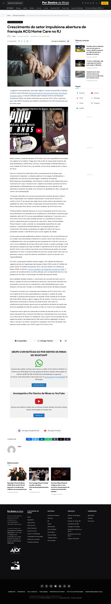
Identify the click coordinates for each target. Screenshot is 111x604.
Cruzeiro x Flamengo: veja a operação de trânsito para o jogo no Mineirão (94, 63)
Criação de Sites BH (73, 538)
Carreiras (38, 8)
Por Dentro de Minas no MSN (93, 8)
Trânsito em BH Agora (74, 515)
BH (48, 521)
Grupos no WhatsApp (77, 8)
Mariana (32, 8)
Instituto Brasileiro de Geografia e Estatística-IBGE (46, 269)
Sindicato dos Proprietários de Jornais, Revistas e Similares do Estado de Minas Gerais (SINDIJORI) (14, 539)
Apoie (29, 517)
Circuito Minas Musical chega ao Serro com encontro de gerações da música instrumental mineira (60, 487)
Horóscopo (91, 521)
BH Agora (18, 8)
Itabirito (25, 8)
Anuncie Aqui (65, 8)
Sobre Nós (11, 592)
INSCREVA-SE (38, 415)
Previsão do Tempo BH (74, 521)
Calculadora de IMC (73, 524)
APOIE (105, 3)
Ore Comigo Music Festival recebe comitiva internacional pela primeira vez (38, 486)
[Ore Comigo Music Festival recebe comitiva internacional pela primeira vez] (39, 474)
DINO (14, 36)
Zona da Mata (52, 540)
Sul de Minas (51, 532)
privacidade (61, 377)
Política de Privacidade (75, 592)
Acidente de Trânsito (53, 515)
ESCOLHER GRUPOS (39, 385)
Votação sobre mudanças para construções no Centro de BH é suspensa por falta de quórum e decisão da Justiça (94, 50)
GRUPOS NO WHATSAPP (15, 3)
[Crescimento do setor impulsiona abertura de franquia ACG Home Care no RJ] (39, 66)
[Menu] (3, 3)
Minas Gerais (51, 526)
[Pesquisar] (97, 3)
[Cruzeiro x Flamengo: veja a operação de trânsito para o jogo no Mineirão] (80, 63)
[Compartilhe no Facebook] (19, 41)
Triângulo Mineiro (52, 537)
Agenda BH (91, 515)
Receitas (90, 518)
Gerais (49, 524)
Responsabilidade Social (94, 592)
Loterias (46, 8)
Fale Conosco (31, 525)
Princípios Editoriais (33, 542)
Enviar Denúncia (32, 528)
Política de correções (33, 539)
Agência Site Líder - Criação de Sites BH (71, 598)
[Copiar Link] (27, 41)
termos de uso (50, 377)
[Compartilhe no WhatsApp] (24, 41)
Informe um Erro (32, 531)
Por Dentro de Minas (45, 598)
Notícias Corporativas (15, 22)
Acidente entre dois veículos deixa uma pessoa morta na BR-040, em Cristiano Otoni (94, 75)
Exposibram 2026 (55, 8)
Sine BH (70, 518)
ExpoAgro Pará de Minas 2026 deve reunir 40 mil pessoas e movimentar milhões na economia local (16, 486)
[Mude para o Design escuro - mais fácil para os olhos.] (99, 3)
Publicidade (44, 592)
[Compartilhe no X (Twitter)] (21, 41)
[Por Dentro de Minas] (55, 3)
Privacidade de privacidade (35, 536)
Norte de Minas (52, 529)
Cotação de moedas (74, 526)
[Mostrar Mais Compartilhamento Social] (30, 41)
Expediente (30, 520)
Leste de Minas (52, 535)
